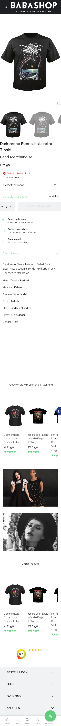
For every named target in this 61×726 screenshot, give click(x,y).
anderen (13, 708)
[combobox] (30, 186)
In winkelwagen (40, 206)
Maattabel (53, 196)
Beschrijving (10, 253)
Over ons (14, 696)
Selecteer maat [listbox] (13, 185)
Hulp (10, 684)
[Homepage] (32, 7)
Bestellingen (17, 672)
